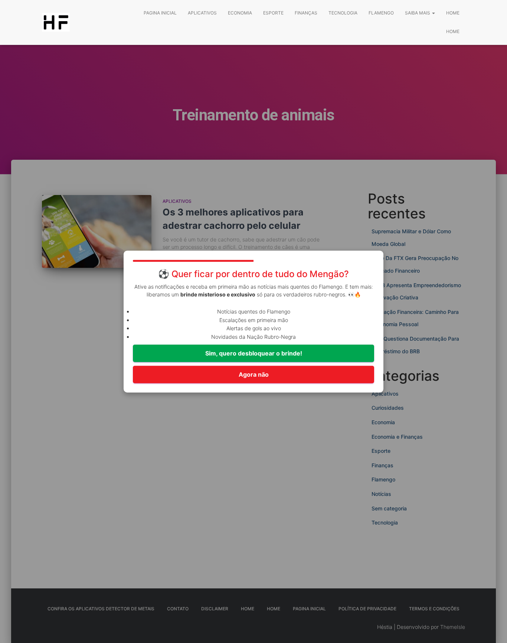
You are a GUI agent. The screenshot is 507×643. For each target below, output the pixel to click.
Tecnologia (342, 13)
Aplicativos (202, 13)
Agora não (254, 374)
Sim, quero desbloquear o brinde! (253, 353)
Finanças (306, 13)
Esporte (273, 13)
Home (452, 13)
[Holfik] (55, 22)
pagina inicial (160, 13)
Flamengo (381, 13)
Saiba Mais (418, 13)
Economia (240, 13)
